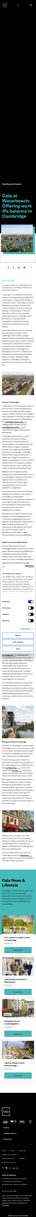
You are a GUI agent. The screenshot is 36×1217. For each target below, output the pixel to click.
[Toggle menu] (31, 5)
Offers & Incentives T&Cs (8, 1158)
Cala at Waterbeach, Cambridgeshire (11, 1181)
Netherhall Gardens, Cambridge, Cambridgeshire (14, 1184)
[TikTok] (17, 1168)
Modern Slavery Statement (9, 1162)
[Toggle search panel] (18, 5)
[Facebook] (3, 1168)
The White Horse (11, 768)
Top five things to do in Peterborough (14, 1064)
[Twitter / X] (10, 1168)
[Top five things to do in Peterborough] (18, 1050)
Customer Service (10, 1133)
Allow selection (18, 642)
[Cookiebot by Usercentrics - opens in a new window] (25, 566)
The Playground (7, 655)
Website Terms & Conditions (9, 1154)
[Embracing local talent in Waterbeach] (18, 966)
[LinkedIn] (14, 1168)
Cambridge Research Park (14, 422)
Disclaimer (22, 1158)
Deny (18, 649)
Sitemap (4, 1151)
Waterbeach (24, 855)
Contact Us (7, 1139)
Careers (6, 1127)
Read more (18, 950)
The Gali (15, 770)
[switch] (31, 608)
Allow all (18, 635)
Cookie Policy (22, 1151)
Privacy (13, 1151)
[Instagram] (6, 1168)
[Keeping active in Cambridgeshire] (18, 1008)
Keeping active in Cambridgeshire (12, 1022)
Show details (25, 629)
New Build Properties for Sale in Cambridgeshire (14, 1178)
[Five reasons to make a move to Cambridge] (18, 924)
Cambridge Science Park (10, 427)
